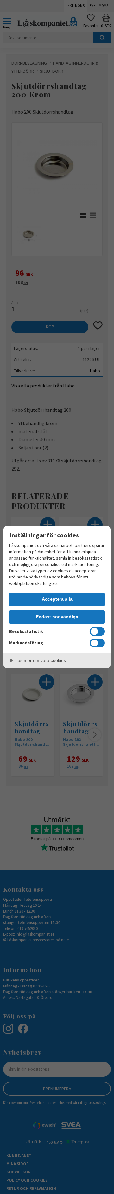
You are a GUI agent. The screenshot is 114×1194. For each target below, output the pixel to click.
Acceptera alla (57, 599)
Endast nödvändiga (57, 616)
